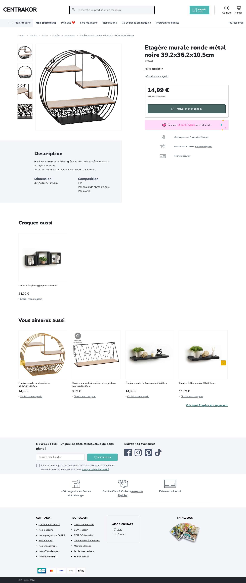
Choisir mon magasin (157, 76)
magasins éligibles (203, 146)
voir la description (154, 68)
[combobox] (112, 10)
